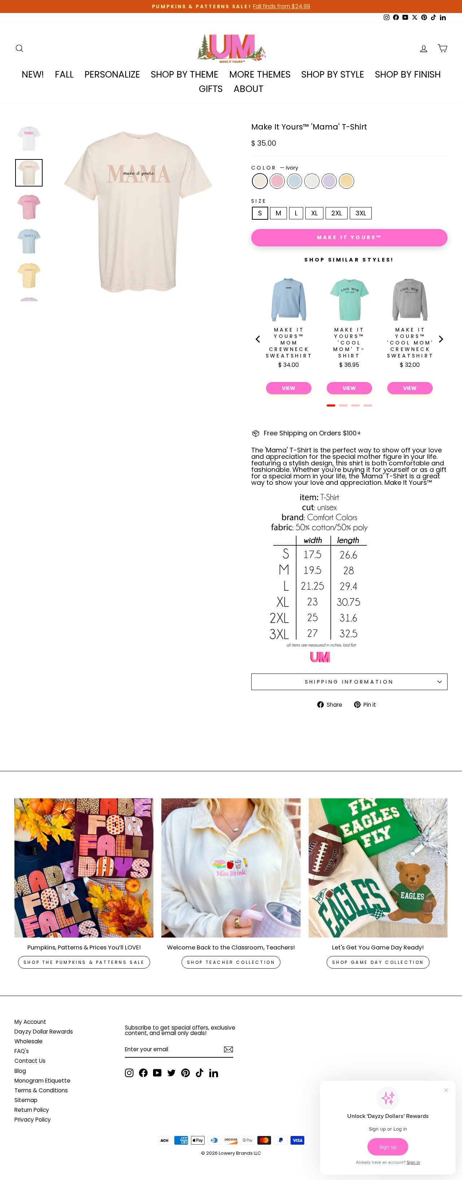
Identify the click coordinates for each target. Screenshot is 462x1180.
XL (314, 213)
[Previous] (258, 339)
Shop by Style (332, 74)
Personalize (112, 74)
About (248, 89)
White (312, 181)
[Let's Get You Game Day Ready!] (378, 867)
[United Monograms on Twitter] (171, 1073)
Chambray (294, 181)
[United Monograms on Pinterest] (185, 1073)
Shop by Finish (408, 74)
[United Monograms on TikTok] (199, 1073)
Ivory (260, 181)
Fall (64, 74)
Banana (346, 181)
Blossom (277, 181)
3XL (361, 213)
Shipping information (349, 681)
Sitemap (26, 1100)
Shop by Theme (184, 74)
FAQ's (21, 1051)
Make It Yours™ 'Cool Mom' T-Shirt (349, 342)
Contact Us (29, 1061)
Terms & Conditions (41, 1090)
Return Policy (31, 1110)
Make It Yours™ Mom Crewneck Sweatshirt (289, 342)
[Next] (440, 339)
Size (259, 200)
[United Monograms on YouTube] (157, 1073)
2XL (336, 213)
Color (274, 167)
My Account (30, 1022)
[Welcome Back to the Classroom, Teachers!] (230, 867)
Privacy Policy (32, 1119)
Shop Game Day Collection (378, 962)
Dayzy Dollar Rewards (43, 1031)
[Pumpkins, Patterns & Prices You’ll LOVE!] (83, 867)
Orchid (329, 181)
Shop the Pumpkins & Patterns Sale (84, 962)
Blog (20, 1071)
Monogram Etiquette (42, 1080)
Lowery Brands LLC (240, 1153)
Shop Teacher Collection (231, 962)
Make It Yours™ (349, 237)
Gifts (211, 89)
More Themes (260, 74)
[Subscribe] (228, 1049)
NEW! (33, 74)
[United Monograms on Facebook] (143, 1073)
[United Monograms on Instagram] (129, 1073)
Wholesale (28, 1041)
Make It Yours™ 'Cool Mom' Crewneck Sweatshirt (410, 342)
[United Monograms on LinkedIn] (213, 1073)
